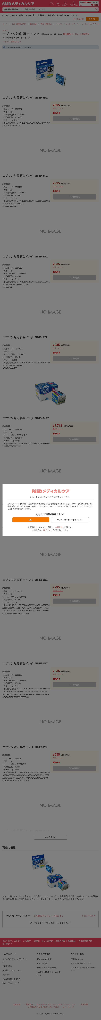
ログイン (46, 530)
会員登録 (59, 527)
